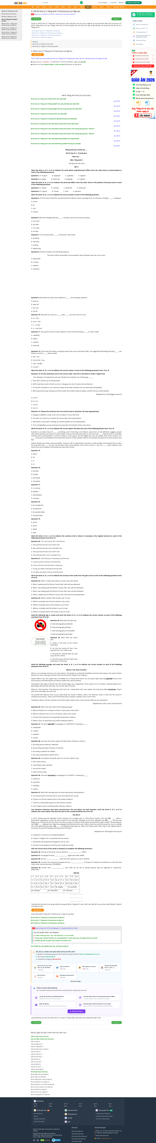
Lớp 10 (95, 7)
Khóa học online (72, 1110)
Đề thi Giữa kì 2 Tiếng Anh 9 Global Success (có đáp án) (9, 33)
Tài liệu (113, 2)
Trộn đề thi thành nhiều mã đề (104, 1116)
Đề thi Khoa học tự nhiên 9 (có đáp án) (42, 1084)
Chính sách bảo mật (77, 1131)
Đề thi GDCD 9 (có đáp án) (39, 1089)
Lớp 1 (38, 7)
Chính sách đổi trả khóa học (79, 1136)
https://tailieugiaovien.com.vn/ (89, 954)
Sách (122, 2)
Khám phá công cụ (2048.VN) (143, 66)
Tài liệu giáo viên (43, 1110)
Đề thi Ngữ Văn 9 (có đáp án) (39, 1074)
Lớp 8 (82, 7)
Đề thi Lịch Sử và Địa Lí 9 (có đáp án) (42, 1087)
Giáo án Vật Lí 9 (35, 1051)
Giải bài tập (40, 1101)
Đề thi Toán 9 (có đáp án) (38, 1077)
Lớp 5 (63, 7)
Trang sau (116, 19)
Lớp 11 (102, 7)
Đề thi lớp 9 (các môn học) (9, 14)
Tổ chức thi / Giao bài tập (102, 1119)
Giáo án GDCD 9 (36, 1064)
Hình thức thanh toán (77, 1134)
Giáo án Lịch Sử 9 (36, 1062)
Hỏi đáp (70, 1118)
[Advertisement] (76, 79)
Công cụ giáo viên (133, 2)
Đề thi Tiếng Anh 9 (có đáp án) (40, 1082)
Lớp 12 (109, 7)
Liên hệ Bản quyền (77, 1141)
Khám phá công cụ (77, 1011)
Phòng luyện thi (72, 1114)
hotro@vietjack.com (105, 1138)
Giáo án (36, 1116)
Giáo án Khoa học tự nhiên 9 (39, 1049)
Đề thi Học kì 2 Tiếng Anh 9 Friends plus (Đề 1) (45, 46)
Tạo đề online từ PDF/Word (103, 1113)
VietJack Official (50, 957)
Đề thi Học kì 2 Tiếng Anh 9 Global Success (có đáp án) (9, 37)
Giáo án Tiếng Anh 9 (37, 1046)
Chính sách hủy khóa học (78, 1139)
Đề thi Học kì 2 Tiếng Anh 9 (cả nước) (42, 44)
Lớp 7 (75, 7)
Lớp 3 (50, 7)
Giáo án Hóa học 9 (36, 1054)
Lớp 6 (69, 7)
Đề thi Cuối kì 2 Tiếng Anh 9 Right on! (42, 37)
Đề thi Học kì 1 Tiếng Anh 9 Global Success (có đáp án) (9, 28)
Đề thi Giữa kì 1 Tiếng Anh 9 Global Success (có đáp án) (9, 24)
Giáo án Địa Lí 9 (35, 1059)
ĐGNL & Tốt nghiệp (39, 1121)
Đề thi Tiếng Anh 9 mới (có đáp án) (41, 1079)
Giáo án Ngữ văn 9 (36, 1044)
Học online (103, 2)
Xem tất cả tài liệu (76, 981)
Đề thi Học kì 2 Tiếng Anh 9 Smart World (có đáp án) (46, 35)
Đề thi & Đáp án (38, 1113)
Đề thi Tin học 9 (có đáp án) (39, 1092)
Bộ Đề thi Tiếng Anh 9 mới (9, 16)
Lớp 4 (57, 7)
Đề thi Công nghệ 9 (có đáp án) (40, 1094)
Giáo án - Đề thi (119, 7)
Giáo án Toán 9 (35, 1041)
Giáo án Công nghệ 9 (37, 1069)
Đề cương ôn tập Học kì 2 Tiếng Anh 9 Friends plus (46, 31)
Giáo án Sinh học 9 (36, 1057)
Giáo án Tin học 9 (36, 1067)
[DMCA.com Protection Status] (45, 1140)
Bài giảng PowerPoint (39, 1119)
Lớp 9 (88, 7)
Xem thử (38, 54)
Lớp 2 (44, 7)
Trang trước (36, 19)
